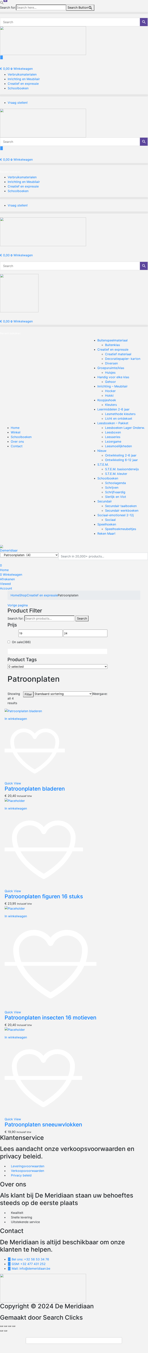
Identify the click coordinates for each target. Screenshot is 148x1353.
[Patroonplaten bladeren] (23, 711)
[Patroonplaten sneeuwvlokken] (15, 1029)
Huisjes (110, 372)
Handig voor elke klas (113, 377)
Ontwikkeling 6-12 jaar (121, 460)
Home (15, 428)
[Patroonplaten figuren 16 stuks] (15, 800)
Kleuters (111, 405)
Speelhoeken (106, 524)
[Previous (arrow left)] (1, 1330)
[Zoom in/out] (1, 1326)
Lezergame (113, 441)
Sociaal (110, 520)
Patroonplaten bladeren (35, 788)
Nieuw (101, 451)
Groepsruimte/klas (110, 368)
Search (82, 618)
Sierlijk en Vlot (115, 497)
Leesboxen (113, 432)
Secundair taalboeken (121, 506)
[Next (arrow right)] (5, 1330)
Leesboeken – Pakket (112, 423)
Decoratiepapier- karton (122, 359)
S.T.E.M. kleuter (116, 474)
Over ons (17, 441)
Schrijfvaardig (115, 492)
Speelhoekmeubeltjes (120, 529)
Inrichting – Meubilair (112, 386)
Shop (23, 595)
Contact (17, 446)
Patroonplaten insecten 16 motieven (50, 1017)
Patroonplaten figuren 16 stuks (44, 896)
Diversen (111, 363)
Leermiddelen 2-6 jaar (113, 409)
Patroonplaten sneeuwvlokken (43, 1124)
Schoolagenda (115, 483)
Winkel (15, 432)
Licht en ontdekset (118, 418)
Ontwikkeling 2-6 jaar (120, 455)
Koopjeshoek (106, 400)
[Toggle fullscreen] (5, 1326)
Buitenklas (112, 345)
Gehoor (110, 382)
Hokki (109, 395)
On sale (21, 642)
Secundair (104, 501)
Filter (28, 694)
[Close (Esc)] (13, 1326)
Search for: (15, 618)
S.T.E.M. (103, 464)
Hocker (110, 391)
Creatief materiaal (118, 354)
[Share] (9, 1326)
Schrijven (111, 487)
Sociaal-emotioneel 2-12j (115, 515)
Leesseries (112, 437)
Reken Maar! (106, 533)
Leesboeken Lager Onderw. (125, 428)
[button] (2, 2)
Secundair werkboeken (121, 510)
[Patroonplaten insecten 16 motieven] (15, 908)
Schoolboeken (21, 437)
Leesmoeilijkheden (118, 446)
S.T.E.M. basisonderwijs (122, 469)
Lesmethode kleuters (120, 414)
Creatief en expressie (112, 349)
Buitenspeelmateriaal (112, 340)
